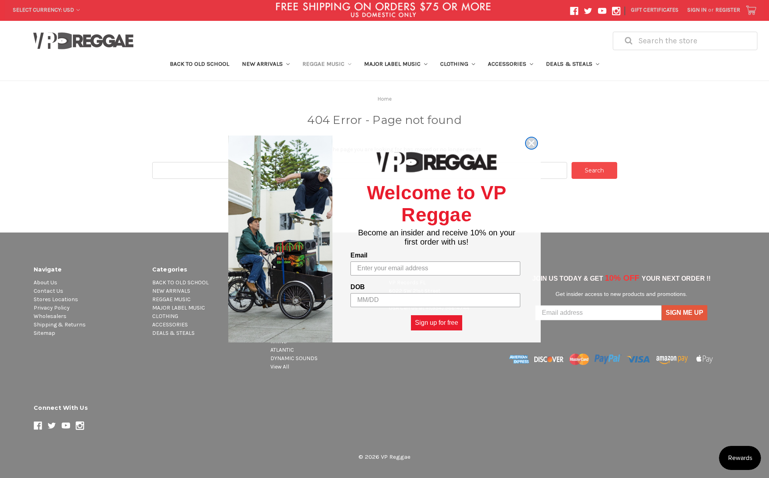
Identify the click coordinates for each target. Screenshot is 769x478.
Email (358, 255)
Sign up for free (436, 322)
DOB (357, 287)
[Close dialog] (531, 143)
